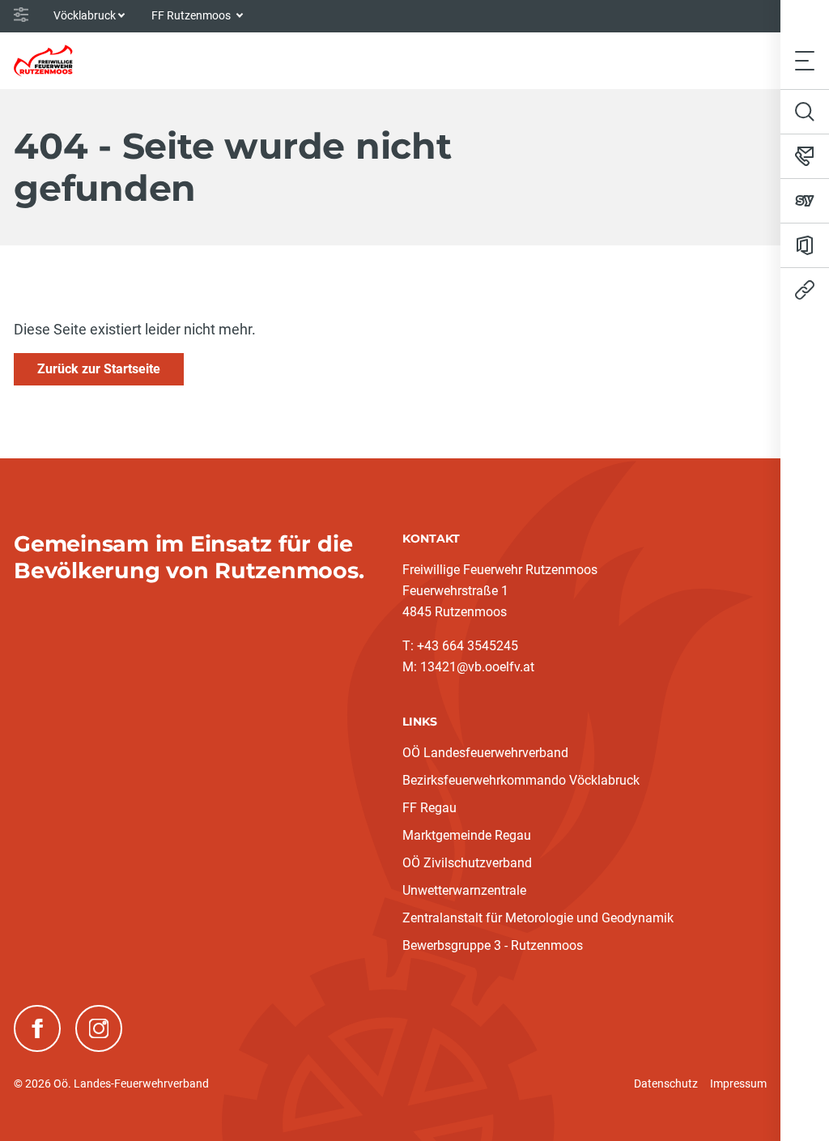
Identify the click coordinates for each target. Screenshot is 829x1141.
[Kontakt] (804, 156)
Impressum (738, 1083)
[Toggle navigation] (804, 60)
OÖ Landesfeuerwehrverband (485, 752)
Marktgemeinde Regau (466, 835)
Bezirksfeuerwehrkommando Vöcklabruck (521, 780)
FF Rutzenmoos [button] (192, 15)
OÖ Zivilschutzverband (467, 863)
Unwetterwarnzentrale (464, 890)
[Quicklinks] (804, 290)
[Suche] (804, 112)
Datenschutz (666, 1083)
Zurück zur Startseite (98, 369)
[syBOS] (804, 201)
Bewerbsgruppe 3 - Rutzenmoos (492, 945)
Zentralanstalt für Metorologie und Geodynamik (538, 918)
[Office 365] (804, 245)
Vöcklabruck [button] (84, 15)
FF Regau (429, 807)
